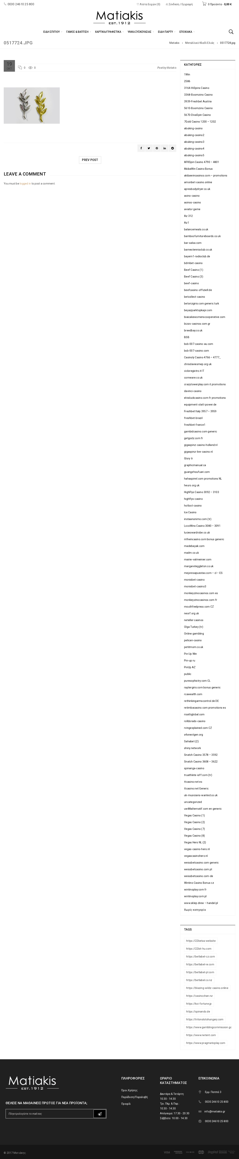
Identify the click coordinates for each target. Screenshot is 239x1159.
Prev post (90, 160)
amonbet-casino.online (198, 182)
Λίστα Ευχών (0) (149, 4)
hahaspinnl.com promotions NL (203, 478)
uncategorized (193, 801)
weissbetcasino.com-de (198, 876)
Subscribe (100, 1114)
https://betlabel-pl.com (200, 972)
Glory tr (188, 458)
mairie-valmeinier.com (197, 559)
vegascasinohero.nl (196, 855)
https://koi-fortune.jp (199, 1003)
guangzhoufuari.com (197, 471)
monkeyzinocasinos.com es (201, 593)
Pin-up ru (189, 660)
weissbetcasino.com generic (201, 862)
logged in (25, 183)
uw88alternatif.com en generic (203, 808)
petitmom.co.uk (193, 647)
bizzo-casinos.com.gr (197, 323)
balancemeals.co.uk (196, 229)
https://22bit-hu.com (198, 948)
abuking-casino (193, 128)
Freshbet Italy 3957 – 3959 (200, 411)
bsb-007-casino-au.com (198, 343)
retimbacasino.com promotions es (205, 707)
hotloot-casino (193, 505)
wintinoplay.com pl (195, 896)
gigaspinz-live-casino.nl (198, 451)
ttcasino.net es (193, 781)
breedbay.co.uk (193, 330)
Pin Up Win (190, 653)
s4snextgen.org (193, 734)
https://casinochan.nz (199, 995)
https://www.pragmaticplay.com (205, 1042)
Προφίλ (126, 1103)
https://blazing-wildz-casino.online (207, 987)
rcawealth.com (193, 694)
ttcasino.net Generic (196, 788)
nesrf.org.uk (191, 613)
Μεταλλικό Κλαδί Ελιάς (199, 42)
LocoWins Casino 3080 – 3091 (202, 525)
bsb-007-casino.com (196, 350)
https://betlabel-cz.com (200, 956)
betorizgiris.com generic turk (201, 303)
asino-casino (192, 195)
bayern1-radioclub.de (197, 256)
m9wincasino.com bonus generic (204, 539)
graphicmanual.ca (195, 465)
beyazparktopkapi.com (198, 310)
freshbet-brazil (193, 418)
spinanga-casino (194, 768)
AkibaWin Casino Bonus (198, 168)
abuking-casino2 (194, 135)
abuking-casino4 (194, 148)
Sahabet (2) (191, 741)
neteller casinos (193, 620)
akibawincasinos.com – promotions (205, 175)
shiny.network (192, 748)
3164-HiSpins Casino (196, 87)
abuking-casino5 (194, 155)
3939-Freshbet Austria (198, 101)
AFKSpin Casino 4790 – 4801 (201, 162)
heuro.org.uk (191, 485)
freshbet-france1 (194, 424)
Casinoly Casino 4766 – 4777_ (202, 357)
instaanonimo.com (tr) (197, 519)
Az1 (186, 222)
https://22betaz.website (201, 940)
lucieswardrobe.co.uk (197, 532)
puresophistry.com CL (197, 680)
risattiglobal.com (194, 714)
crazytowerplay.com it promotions (205, 384)
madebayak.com (194, 546)
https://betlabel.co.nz (199, 980)
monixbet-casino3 (195, 586)
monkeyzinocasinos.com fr (200, 599)
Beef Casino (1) (193, 269)
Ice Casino (190, 512)
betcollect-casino (194, 296)
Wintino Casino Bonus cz (199, 882)
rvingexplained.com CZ (198, 727)
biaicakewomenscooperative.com (204, 316)
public (187, 673)
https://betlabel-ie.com (200, 964)
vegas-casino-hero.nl (197, 849)
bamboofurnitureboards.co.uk (202, 236)
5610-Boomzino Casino (198, 108)
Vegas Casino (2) (194, 822)
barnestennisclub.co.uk (198, 249)
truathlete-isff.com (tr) (198, 775)
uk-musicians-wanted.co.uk (201, 795)
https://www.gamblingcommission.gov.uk (211, 1027)
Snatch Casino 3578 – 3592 (201, 754)
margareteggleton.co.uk (199, 566)
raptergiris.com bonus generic (202, 687)
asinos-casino (192, 202)
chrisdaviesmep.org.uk (198, 364)
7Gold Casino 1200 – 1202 (200, 121)
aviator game (192, 209)
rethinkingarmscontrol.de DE (201, 700)
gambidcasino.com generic (200, 431)
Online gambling (194, 633)
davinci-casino (193, 391)
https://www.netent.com (201, 1035)
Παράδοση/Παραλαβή (134, 1097)
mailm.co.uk (191, 552)
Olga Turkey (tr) (193, 626)
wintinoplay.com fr (195, 889)
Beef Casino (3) (193, 276)
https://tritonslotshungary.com (205, 1019)
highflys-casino (193, 498)
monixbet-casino (194, 579)
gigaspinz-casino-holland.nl (201, 444)
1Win (187, 74)
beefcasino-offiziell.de (198, 290)
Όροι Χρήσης (129, 1090)
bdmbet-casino (193, 263)
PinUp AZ (189, 667)
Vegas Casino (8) (194, 835)
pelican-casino (193, 640)
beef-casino (191, 283)
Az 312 (188, 215)
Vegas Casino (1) (194, 815)
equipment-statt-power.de (200, 404)
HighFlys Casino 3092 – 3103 (201, 492)
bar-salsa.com (192, 242)
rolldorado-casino (194, 721)
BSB (186, 337)
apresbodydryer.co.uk (197, 188)
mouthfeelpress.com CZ (199, 606)
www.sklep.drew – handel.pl (201, 903)
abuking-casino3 (194, 141)
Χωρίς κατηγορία (195, 909)
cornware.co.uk (193, 377)
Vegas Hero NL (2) (195, 842)
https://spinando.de (198, 1011)
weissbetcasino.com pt (198, 869)
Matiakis (174, 42)
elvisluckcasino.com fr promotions (205, 397)
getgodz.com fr (193, 438)
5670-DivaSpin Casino (197, 114)
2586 (187, 81)
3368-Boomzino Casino (198, 94)
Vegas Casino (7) (194, 828)
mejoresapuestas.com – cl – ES (203, 572)
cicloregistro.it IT (194, 370)
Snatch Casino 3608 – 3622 (201, 761)
